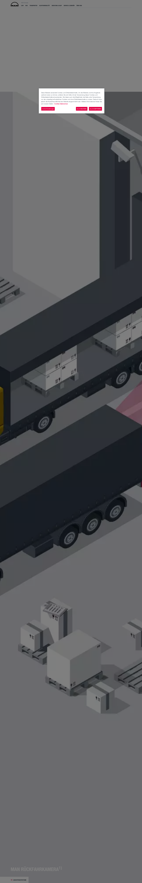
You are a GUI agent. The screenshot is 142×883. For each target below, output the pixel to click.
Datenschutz (64, 104)
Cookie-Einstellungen (48, 108)
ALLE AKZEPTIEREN (95, 108)
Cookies (56, 104)
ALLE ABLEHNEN (82, 108)
